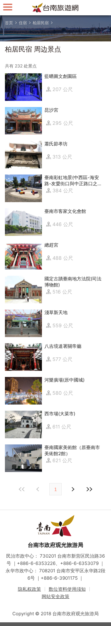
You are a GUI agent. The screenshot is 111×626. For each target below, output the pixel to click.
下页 (38, 489)
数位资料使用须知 (67, 589)
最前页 (22, 489)
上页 (72, 489)
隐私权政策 (29, 589)
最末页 (89, 489)
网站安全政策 (55, 596)
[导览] (7, 7)
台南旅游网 (55, 8)
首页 (9, 22)
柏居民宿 (41, 22)
